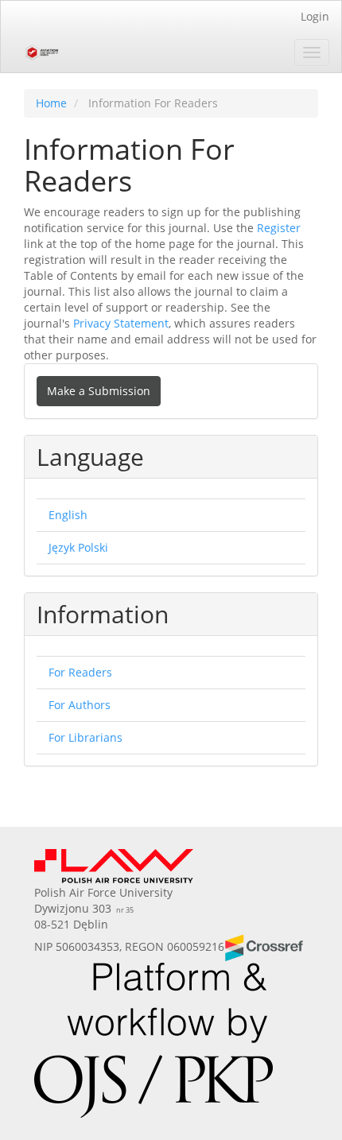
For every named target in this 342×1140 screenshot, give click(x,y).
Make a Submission (98, 390)
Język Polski (78, 547)
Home (51, 103)
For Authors (80, 704)
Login (315, 16)
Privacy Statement (121, 323)
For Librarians (85, 737)
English (68, 514)
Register (279, 227)
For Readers (80, 672)
